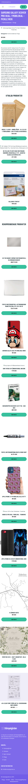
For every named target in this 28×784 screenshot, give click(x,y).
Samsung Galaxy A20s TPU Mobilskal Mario (14, 351)
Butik (23, 7)
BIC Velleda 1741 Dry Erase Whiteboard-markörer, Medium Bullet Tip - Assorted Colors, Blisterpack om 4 (14, 153)
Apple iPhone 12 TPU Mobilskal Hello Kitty (14, 496)
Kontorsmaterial (7, 22)
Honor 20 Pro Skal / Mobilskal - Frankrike (14, 514)
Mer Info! (14, 42)
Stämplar (6, 751)
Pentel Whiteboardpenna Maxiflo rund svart (14, 452)
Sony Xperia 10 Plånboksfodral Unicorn (14, 368)
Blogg (5, 757)
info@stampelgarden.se (6, 2)
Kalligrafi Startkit (14, 201)
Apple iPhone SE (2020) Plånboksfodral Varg (14, 559)
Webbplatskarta (14, 781)
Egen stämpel (7, 754)
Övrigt (14, 22)
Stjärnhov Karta (14, 612)
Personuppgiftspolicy (20, 779)
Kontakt (8, 779)
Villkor (12, 779)
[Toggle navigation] (3, 6)
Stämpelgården (7, 748)
